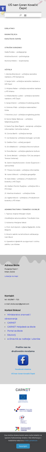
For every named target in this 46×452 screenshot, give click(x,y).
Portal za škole (15, 331)
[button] (3, 8)
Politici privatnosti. (31, 440)
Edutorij (11, 335)
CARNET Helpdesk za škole (21, 327)
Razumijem (23, 446)
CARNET (11, 322)
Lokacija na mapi (11, 276)
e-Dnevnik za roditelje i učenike (23, 339)
